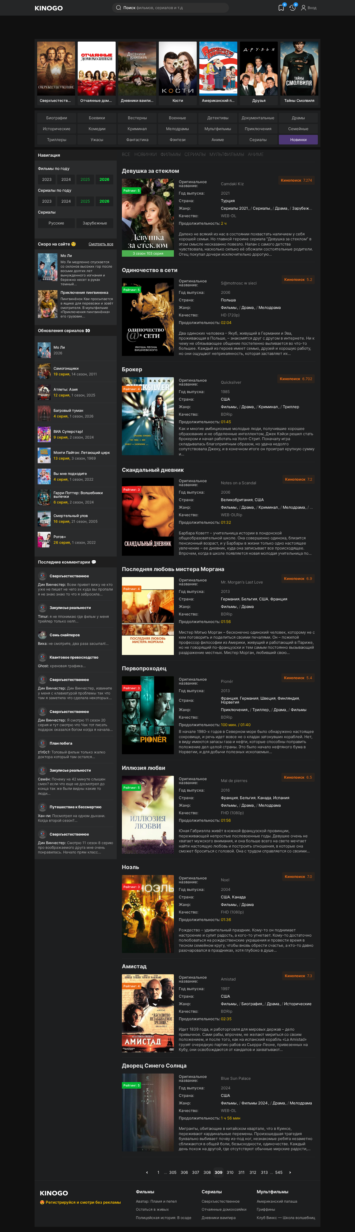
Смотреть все (101, 244)
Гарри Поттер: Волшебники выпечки (78, 495)
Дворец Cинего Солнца (154, 1065)
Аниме (218, 139)
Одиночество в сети (150, 270)
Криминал (137, 128)
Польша (228, 299)
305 (172, 1172)
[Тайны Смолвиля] (299, 69)
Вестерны (137, 117)
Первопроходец (144, 668)
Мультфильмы (218, 128)
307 (195, 1172)
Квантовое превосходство (74, 657)
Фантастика (137, 139)
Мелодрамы (177, 128)
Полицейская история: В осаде (163, 1217)
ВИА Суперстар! (68, 431)
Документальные (258, 117)
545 (278, 1172)
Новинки (298, 139)
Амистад (134, 966)
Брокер (132, 369)
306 (184, 1172)
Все (126, 154)
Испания (281, 797)
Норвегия (230, 702)
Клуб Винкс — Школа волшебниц (286, 1217)
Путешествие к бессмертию (76, 807)
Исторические (56, 128)
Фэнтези (178, 139)
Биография (251, 1003)
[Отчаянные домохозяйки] (97, 69)
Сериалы (258, 139)
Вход (312, 7)
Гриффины (266, 1209)
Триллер (291, 406)
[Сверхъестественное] (56, 69)
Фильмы (171, 154)
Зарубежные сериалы (313, 208)
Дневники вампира (219, 1217)
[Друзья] (259, 69)
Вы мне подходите (70, 473)
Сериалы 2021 (234, 208)
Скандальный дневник (153, 470)
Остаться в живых (152, 1209)
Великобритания (237, 499)
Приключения (258, 128)
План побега (61, 743)
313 (264, 1172)
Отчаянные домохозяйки (224, 1209)
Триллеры (56, 139)
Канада (264, 797)
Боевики (97, 117)
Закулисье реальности (70, 607)
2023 (47, 179)
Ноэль (130, 867)
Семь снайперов (65, 635)
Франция (278, 599)
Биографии (56, 117)
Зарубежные (95, 223)
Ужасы (97, 139)
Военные (177, 117)
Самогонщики (66, 368)
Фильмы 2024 (254, 1103)
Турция (228, 200)
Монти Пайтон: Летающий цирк (82, 452)
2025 (85, 179)
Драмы (298, 117)
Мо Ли (59, 347)
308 (207, 1172)
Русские (56, 223)
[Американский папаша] (218, 69)
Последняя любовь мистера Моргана (173, 569)
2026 (104, 179)
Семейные (298, 128)
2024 (66, 179)
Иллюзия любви (143, 768)
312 (252, 1172)
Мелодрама (270, 307)
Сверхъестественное (69, 576)
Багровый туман (68, 410)
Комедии (97, 128)
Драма (281, 208)
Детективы (217, 117)
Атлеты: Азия (66, 389)
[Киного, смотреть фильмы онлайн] (49, 8)
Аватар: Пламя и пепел (156, 1201)
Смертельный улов (71, 515)
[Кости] (178, 69)
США (225, 399)
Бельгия (249, 599)
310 (230, 1172)
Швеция (267, 698)
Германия (230, 599)
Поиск (153, 8)
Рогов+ (60, 536)
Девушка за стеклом (150, 171)
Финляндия (288, 698)
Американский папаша (277, 1201)
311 (241, 1172)
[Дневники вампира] (137, 69)
